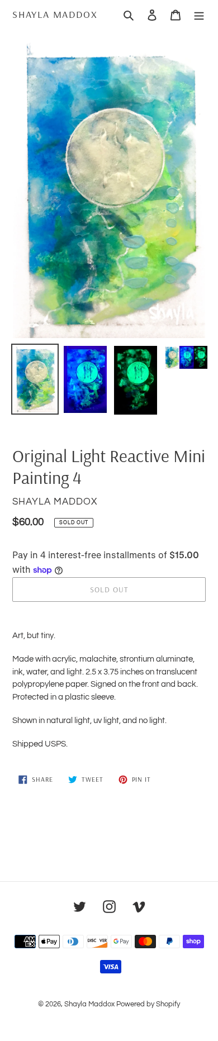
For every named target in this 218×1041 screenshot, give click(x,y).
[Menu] (199, 14)
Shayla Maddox (54, 14)
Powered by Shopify (148, 1004)
